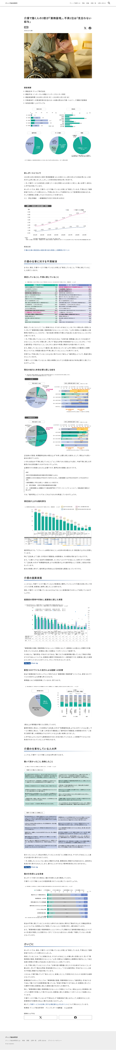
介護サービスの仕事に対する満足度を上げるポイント (49, 1004)
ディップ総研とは (75, 3)
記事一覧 (93, 3)
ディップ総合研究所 (11, 3)
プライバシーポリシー (55, 1040)
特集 (83, 3)
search (109, 3)
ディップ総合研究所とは (12, 1040)
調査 (87, 3)
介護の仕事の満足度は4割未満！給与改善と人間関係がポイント (47, 250)
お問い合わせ (102, 3)
